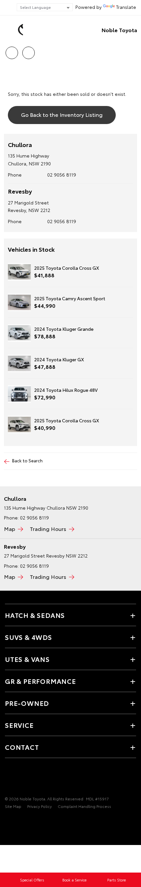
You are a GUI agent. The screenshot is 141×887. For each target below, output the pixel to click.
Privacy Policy (39, 806)
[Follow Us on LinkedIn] (31, 778)
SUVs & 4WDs (28, 637)
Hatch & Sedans (35, 615)
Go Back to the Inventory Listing (62, 114)
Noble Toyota (119, 30)
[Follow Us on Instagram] (20, 778)
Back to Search (27, 460)
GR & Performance (40, 681)
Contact (22, 746)
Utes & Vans (27, 659)
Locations (28, 50)
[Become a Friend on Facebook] (8, 778)
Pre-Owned (27, 702)
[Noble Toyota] (15, 30)
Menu (132, 50)
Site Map (13, 806)
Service (19, 724)
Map (9, 528)
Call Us (11, 50)
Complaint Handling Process (84, 806)
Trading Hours (48, 528)
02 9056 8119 (61, 174)
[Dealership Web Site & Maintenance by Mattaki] (17, 819)
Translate (126, 7)
